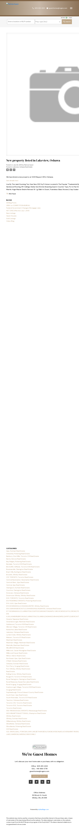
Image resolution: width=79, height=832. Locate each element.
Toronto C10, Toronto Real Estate (19, 703)
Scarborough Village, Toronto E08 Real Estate (23, 687)
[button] (38, 8)
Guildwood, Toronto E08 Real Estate (20, 624)
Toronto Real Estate (13, 708)
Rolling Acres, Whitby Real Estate (18, 674)
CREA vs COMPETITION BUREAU (18, 205)
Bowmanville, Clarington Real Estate (19, 569)
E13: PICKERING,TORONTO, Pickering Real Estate (23, 601)
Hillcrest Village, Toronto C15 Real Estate (21, 627)
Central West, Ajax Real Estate (17, 582)
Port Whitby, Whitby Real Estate (18, 669)
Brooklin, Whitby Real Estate (16, 575)
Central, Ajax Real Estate (15, 585)
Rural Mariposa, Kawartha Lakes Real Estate (22, 682)
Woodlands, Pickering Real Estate (18, 726)
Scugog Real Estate (13, 690)
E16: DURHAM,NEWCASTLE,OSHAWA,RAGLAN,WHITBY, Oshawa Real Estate (33, 609)
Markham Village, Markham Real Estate (20, 643)
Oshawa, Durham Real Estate (17, 664)
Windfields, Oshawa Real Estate (18, 724)
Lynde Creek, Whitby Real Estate (18, 635)
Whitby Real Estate (13, 716)
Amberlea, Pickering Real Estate (18, 554)
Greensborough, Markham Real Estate (20, 622)
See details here (12, 180)
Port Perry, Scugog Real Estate (17, 666)
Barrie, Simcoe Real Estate (16, 559)
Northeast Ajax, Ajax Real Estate (18, 658)
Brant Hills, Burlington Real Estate (18, 572)
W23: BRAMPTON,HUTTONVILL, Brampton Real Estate (26, 713)
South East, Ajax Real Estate (17, 695)
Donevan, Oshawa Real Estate (17, 593)
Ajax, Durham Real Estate (15, 551)
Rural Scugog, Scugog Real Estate (18, 684)
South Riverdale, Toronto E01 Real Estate (21, 697)
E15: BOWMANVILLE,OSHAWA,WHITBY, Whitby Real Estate (27, 606)
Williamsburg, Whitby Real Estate (18, 721)
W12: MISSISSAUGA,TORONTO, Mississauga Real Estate (26, 711)
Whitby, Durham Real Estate (16, 718)
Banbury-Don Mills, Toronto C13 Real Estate (22, 556)
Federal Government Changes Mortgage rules (23, 208)
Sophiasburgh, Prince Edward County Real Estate (24, 692)
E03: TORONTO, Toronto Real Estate (20, 598)
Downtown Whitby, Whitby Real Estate (20, 595)
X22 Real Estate (12, 729)
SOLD (70, 17)
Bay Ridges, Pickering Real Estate (18, 561)
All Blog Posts (11, 203)
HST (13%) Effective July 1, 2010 (17, 211)
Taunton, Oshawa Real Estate (17, 700)
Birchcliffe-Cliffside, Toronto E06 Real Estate (23, 567)
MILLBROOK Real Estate (15, 648)
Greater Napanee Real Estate (17, 619)
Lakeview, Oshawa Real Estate (22, 167)
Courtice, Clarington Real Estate (18, 590)
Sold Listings (11, 218)
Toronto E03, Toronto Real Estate (19, 705)
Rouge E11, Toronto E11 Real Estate (19, 677)
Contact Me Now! (39, 776)
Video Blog (10, 221)
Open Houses (11, 216)
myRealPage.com (43, 809)
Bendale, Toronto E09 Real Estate (19, 564)
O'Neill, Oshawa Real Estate (16, 661)
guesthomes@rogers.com (58, 8)
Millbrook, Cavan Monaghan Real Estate (21, 650)
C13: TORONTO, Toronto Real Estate (19, 577)
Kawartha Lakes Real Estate (16, 629)
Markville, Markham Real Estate (17, 645)
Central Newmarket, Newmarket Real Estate (22, 580)
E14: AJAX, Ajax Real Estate (16, 603)
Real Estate (10, 671)
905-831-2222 (40, 8)
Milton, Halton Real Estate (16, 656)
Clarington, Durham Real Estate (18, 588)
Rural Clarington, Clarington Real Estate (21, 679)
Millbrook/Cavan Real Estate (16, 653)
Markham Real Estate (14, 640)
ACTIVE (63, 17)
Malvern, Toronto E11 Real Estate (18, 637)
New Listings (11, 213)
